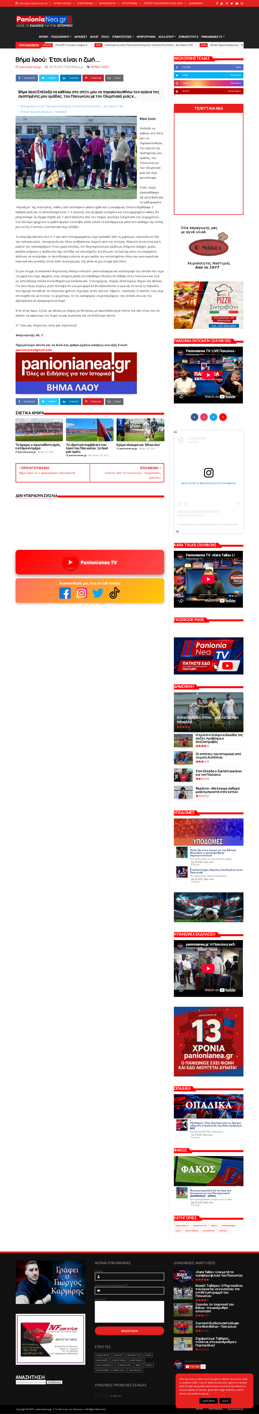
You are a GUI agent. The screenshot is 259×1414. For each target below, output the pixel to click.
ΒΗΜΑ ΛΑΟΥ (100, 67)
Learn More (208, 1400)
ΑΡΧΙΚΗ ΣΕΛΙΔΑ (62, 3)
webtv (214, 1225)
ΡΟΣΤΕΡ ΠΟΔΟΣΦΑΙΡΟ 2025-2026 (163, 3)
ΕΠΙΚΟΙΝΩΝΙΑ (85, 3)
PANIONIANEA (228, 1225)
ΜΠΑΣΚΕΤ (81, 36)
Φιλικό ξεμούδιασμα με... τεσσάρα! (179, 45)
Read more (208, 862)
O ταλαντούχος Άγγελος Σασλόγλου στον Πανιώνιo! (216, 871)
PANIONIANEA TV (212, 36)
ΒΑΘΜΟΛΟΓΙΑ (107, 3)
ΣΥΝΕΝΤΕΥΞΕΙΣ (121, 36)
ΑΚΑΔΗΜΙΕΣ (102, 1360)
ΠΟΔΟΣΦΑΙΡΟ (60, 36)
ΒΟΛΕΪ (94, 36)
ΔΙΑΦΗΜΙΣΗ (195, 3)
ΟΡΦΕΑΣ (223, 1231)
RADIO (178, 1231)
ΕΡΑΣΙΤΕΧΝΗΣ (192, 1231)
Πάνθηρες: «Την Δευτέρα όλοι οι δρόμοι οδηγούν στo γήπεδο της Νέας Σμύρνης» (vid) (216, 1125)
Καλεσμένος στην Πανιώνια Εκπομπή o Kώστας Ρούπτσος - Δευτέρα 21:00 (97, 45)
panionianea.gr (235, 1409)
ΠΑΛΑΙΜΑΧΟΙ (209, 1231)
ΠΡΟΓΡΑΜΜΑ (129, 3)
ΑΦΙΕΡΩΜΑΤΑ (182, 1225)
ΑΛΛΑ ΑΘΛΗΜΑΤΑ (104, 1365)
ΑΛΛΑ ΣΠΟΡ (166, 36)
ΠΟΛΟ (105, 36)
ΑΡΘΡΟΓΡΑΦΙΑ (146, 36)
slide (46, 45)
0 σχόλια (195, 864)
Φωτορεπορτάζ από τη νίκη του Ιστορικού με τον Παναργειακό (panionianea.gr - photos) (210, 1192)
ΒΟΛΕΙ (148, 1355)
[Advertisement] (175, 20)
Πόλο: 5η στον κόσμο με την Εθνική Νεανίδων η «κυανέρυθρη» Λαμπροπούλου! (213, 852)
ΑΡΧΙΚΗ (43, 36)
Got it (225, 1400)
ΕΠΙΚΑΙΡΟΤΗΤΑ (188, 36)
